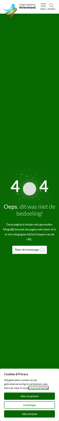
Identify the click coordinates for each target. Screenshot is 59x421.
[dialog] (29, 395)
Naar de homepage (27, 249)
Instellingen (29, 405)
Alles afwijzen (29, 413)
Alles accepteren (29, 396)
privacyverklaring (38, 387)
